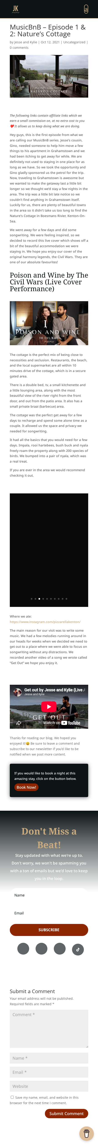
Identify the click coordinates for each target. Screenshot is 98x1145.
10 (66, 599)
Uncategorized (74, 42)
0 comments (19, 47)
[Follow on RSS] (78, 949)
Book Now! (26, 787)
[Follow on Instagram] (41, 949)
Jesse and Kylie (25, 42)
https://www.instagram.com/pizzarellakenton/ (45, 622)
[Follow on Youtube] (60, 949)
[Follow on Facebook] (23, 949)
